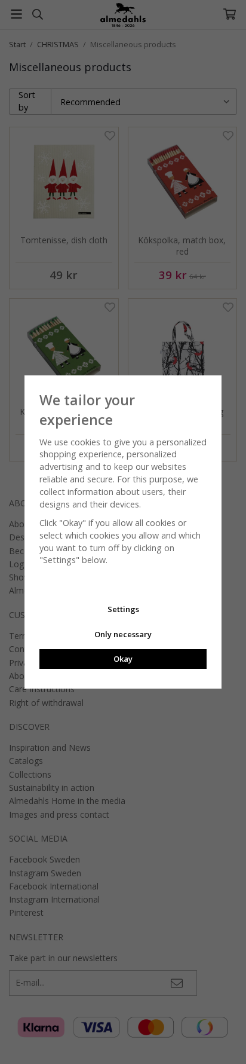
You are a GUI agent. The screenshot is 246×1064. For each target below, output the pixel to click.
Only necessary (123, 634)
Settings (123, 609)
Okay (123, 658)
